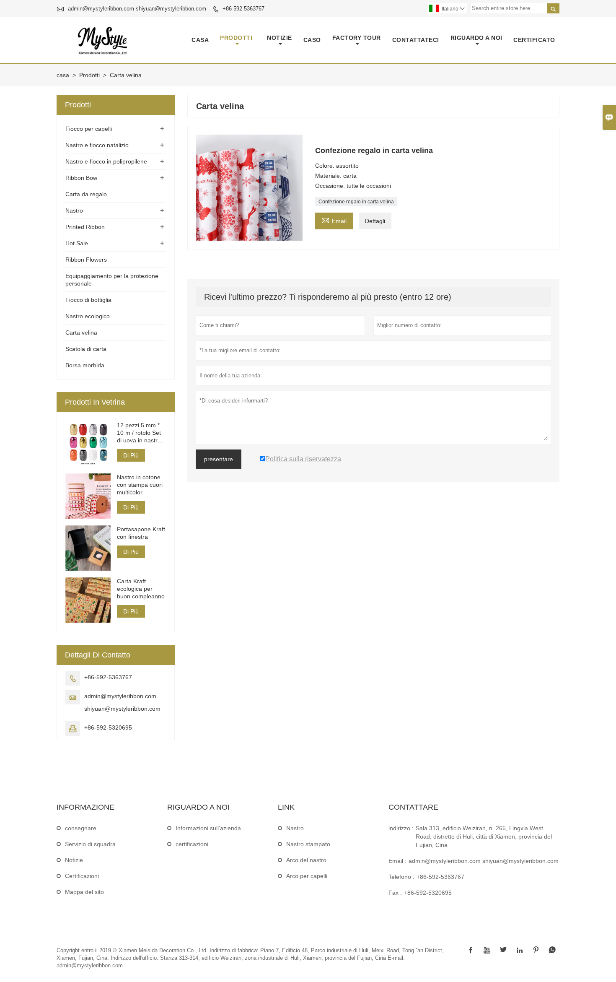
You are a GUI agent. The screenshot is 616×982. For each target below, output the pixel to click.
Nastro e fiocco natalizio (97, 145)
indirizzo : (401, 828)
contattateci (415, 39)
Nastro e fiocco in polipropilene (106, 161)
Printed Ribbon (85, 226)
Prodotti (236, 37)
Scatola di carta (85, 349)
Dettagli (375, 221)
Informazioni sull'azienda (208, 828)
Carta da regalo (86, 194)
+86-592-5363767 (243, 8)
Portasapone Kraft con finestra (141, 533)
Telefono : (401, 876)
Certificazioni (82, 876)
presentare (218, 459)
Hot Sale (76, 243)
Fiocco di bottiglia (88, 299)
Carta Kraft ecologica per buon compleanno (141, 589)
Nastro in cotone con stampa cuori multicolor (140, 485)
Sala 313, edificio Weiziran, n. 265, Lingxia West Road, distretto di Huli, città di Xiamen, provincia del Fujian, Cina (484, 836)
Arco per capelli (306, 876)
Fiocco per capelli (88, 128)
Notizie (74, 860)
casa (200, 39)
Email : (397, 860)
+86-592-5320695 (108, 727)
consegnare (80, 828)
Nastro (74, 210)
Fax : (395, 892)
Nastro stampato (308, 844)
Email (334, 220)
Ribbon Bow (81, 177)
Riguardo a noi (476, 37)
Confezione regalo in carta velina (356, 202)
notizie (279, 37)
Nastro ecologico (87, 316)
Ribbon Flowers (86, 259)
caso (312, 39)
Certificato (534, 39)
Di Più (131, 455)
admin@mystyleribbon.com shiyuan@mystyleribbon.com (137, 8)
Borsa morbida (84, 365)
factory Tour (356, 37)
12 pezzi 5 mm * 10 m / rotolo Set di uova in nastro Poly (139, 433)
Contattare (413, 807)
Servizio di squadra (90, 844)
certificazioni (192, 844)
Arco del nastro (306, 860)
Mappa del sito (84, 891)
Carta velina (81, 332)
